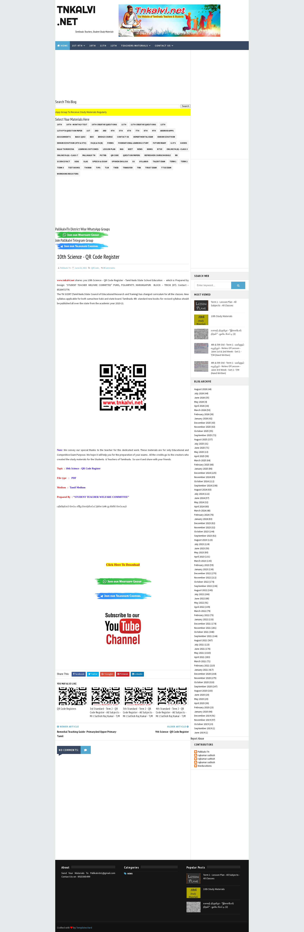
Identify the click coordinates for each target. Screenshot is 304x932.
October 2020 (201, 682)
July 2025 (199, 443)
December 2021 (202, 623)
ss (133, 161)
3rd (104, 130)
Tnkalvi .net (76, 15)
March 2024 (200, 510)
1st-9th (77, 45)
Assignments (64, 137)
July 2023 (199, 544)
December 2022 (202, 573)
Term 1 (173, 161)
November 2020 (202, 678)
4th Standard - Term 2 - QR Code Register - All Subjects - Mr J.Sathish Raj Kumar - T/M (171, 712)
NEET (130, 149)
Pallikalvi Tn (88, 155)
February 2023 (201, 565)
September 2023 (203, 535)
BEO (92, 137)
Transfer (127, 167)
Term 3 (60, 167)
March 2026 (200, 410)
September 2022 (203, 586)
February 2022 (201, 615)
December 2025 (202, 422)
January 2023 (201, 569)
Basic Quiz (80, 137)
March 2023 (200, 560)
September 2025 (203, 435)
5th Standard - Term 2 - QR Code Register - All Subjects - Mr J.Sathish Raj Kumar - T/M (138, 712)
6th (129, 130)
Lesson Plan (109, 149)
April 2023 (199, 556)
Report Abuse (197, 738)
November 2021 (202, 627)
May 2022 (199, 602)
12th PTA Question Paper (69, 130)
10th (92, 45)
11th (103, 45)
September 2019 (203, 728)
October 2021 (201, 631)
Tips (98, 167)
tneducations (205, 765)
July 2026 (199, 393)
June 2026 (199, 397)
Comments (109, 268)
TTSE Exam (166, 167)
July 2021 (199, 644)
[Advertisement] (123, 74)
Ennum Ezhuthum (166, 137)
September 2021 (203, 636)
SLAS (85, 161)
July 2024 (199, 493)
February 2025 (201, 464)
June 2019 (199, 732)
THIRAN (87, 167)
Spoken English (120, 161)
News (139, 149)
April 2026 (199, 405)
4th (113, 130)
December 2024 (202, 472)
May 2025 (199, 452)
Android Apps (167, 130)
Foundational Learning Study (133, 143)
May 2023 (199, 552)
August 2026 (200, 389)
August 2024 (200, 489)
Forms (110, 143)
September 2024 (203, 485)
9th (154, 130)
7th (137, 130)
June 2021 (199, 648)
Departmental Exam (143, 137)
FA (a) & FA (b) (97, 143)
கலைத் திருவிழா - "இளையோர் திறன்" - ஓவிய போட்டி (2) (226, 332)
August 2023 (200, 539)
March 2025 (200, 460)
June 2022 (199, 598)
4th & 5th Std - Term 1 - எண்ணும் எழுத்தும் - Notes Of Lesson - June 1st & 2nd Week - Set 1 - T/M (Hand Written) (227, 350)
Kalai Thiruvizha (65, 149)
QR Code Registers (66, 708)
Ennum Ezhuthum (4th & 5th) (71, 143)
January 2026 (201, 418)
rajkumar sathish (206, 755)
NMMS (150, 149)
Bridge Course (105, 137)
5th (121, 130)
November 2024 (202, 477)
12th (113, 45)
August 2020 (200, 690)
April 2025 (199, 456)
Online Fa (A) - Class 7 (67, 155)
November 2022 (202, 577)
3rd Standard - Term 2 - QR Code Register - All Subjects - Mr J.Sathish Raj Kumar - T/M (105, 712)
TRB (139, 167)
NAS (122, 149)
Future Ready (159, 143)
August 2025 (200, 439)
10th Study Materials (221, 316)
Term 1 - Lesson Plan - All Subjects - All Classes (223, 303)
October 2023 (201, 531)
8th (146, 130)
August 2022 (200, 590)
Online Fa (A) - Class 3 (177, 149)
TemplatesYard (84, 927)
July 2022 (199, 594)
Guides (183, 143)
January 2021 (201, 669)
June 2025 (199, 447)
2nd (96, 130)
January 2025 (201, 468)
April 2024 (199, 506)
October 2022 (201, 581)
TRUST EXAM (151, 167)
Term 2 (184, 161)
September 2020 (203, 686)
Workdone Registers (67, 174)
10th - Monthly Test (76, 124)
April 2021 (199, 657)
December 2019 (202, 715)
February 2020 (201, 707)
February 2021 (201, 665)
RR (176, 155)
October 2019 (201, 724)
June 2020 (199, 694)
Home (64, 45)
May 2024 (199, 502)
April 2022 (199, 606)
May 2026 (199, 401)
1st (88, 130)
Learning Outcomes (88, 149)
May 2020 (199, 698)
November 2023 (202, 527)
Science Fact (63, 161)
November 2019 (202, 719)
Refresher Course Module (157, 155)
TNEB (115, 167)
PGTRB (103, 155)
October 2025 (201, 431)
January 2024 (201, 519)
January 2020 (201, 711)
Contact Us (163, 45)
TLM (107, 167)
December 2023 (202, 523)
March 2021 (200, 661)
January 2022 (201, 619)
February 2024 (201, 514)
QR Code (115, 155)
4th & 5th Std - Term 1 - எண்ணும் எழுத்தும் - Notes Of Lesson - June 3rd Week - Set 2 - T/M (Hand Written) (227, 368)
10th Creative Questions (104, 124)
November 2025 (202, 426)
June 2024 (199, 498)
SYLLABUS (143, 161)
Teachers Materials (134, 45)
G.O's (173, 143)
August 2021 (200, 640)
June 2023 (199, 548)
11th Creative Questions (143, 124)
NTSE (159, 149)
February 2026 (201, 414)
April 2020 (199, 703)
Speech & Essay (99, 161)
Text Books (74, 167)
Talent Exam (159, 161)
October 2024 (201, 481)
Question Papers (131, 155)
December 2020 (202, 673)
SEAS (76, 161)
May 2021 (199, 652)
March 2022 (200, 611)
